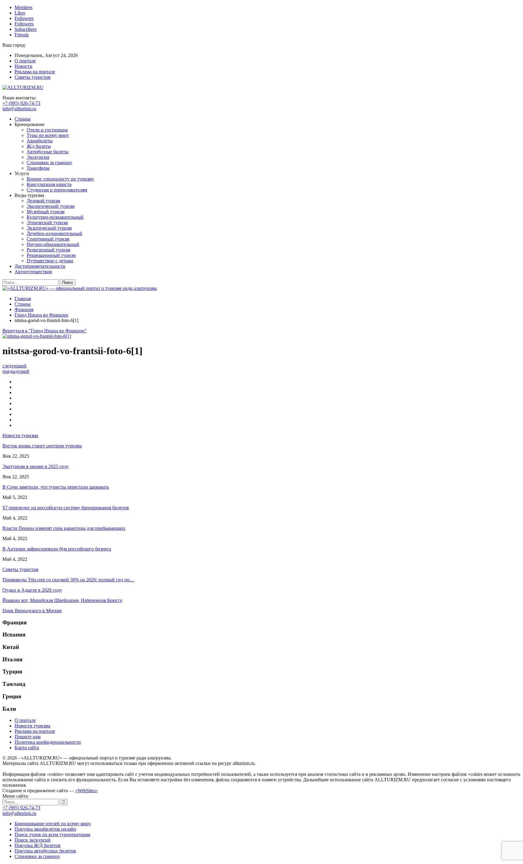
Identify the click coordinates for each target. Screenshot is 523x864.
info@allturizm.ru (19, 108)
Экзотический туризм (49, 228)
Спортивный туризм (48, 238)
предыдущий (15, 371)
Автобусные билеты (47, 151)
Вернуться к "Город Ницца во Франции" (44, 330)
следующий (14, 365)
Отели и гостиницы (47, 129)
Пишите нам (28, 736)
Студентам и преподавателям (57, 189)
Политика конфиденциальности (48, 742)
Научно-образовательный (53, 244)
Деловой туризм (43, 200)
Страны (23, 118)
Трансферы (38, 168)
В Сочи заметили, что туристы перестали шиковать (55, 487)
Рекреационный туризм (51, 255)
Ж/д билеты (39, 146)
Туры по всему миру (48, 135)
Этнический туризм (47, 222)
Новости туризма (32, 725)
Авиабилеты (40, 140)
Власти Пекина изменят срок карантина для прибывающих (63, 528)
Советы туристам (33, 77)
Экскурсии (38, 157)
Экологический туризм (50, 206)
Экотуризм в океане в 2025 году (35, 466)
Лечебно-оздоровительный (54, 233)
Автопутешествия (33, 271)
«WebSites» (86, 790)
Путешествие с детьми (50, 260)
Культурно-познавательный (55, 217)
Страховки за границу (49, 162)
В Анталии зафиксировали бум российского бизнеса (56, 548)
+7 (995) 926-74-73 (21, 103)
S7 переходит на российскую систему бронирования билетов (65, 507)
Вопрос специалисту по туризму (60, 178)
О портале (25, 60)
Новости (23, 66)
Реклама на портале (35, 71)
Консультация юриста (49, 184)
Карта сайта (27, 747)
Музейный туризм (45, 211)
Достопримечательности (40, 266)
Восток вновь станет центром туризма (42, 445)
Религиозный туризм (48, 249)
